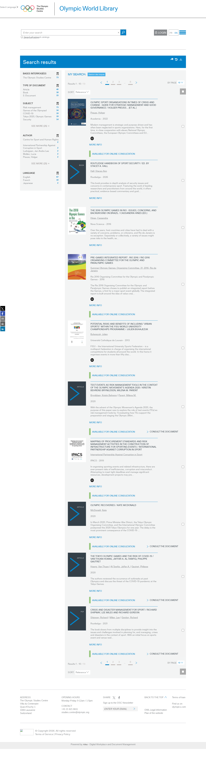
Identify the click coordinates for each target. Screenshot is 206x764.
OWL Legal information (155, 710)
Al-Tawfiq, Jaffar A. (120, 566)
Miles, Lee (115, 617)
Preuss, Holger (97, 112)
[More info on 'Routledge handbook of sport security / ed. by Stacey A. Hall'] (77, 172)
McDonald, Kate (98, 510)
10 (179, 82)
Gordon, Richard (130, 617)
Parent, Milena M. (127, 395)
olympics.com (179, 707)
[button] (41, 77)
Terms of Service (44, 734)
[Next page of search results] (136, 82)
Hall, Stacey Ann (98, 171)
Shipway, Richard (99, 617)
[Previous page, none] (101, 82)
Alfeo (85, 744)
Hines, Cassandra (99, 218)
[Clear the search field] (118, 32)
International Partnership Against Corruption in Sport (116, 454)
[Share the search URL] (172, 59)
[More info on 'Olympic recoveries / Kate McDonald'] (77, 514)
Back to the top (153, 697)
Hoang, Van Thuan (99, 566)
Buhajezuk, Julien (99, 334)
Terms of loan (178, 697)
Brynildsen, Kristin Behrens (103, 395)
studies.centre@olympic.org (75, 712)
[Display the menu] (182, 32)
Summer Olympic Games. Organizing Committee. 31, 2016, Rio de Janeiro (123, 269)
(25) (39, 125)
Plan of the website (153, 713)
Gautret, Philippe (140, 566)
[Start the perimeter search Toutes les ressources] (123, 32)
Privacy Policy (62, 734)
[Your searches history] (176, 59)
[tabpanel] (103, 368)
